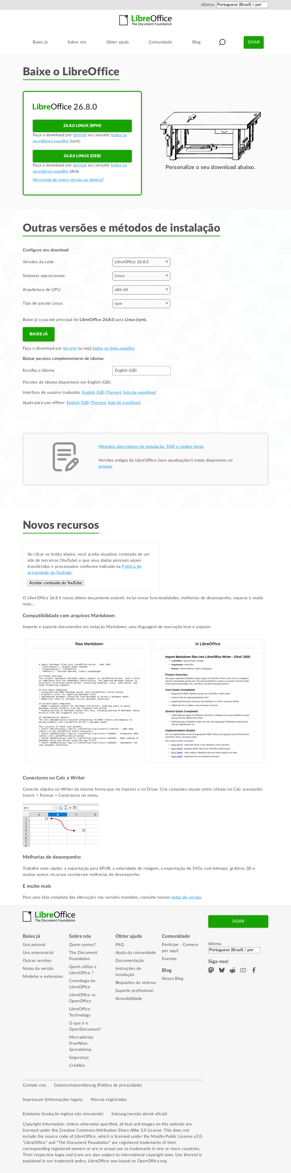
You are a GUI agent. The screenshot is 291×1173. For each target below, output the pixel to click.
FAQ (119, 945)
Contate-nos (34, 1085)
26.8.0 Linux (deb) (82, 156)
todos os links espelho (113, 348)
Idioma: (208, 5)
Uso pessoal (34, 945)
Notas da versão (38, 969)
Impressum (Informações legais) (53, 1100)
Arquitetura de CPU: (42, 290)
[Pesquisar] (222, 42)
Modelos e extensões (43, 977)
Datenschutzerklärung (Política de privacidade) (98, 1085)
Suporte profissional (134, 991)
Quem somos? (82, 945)
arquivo (105, 467)
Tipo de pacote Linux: (43, 303)
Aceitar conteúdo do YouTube (55, 583)
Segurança (79, 1058)
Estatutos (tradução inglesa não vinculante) (63, 1114)
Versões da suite (38, 262)
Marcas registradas (109, 1100)
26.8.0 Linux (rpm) (82, 126)
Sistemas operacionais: (44, 276)
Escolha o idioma (38, 371)
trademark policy (70, 1161)
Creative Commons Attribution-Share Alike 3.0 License (110, 1130)
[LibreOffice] (145, 20)
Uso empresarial (38, 953)
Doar (254, 42)
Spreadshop (80, 1050)
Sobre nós (77, 42)
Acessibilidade (128, 999)
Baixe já (40, 42)
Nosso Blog (172, 979)
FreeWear (78, 1044)
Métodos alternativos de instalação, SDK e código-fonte (151, 447)
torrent (80, 135)
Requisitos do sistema (135, 983)
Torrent (114, 393)
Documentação (129, 961)
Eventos (169, 959)
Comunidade (160, 42)
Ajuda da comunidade (135, 953)
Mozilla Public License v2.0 (176, 1137)
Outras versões (37, 961)
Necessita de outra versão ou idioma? (68, 180)
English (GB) (93, 393)
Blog (196, 42)
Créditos (77, 1066)
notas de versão (186, 897)
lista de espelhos (139, 393)
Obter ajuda (117, 42)
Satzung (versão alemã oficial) (139, 1114)
